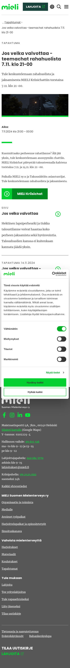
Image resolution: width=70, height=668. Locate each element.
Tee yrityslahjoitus (14, 592)
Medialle (7, 509)
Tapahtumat (10, 568)
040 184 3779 (35, 458)
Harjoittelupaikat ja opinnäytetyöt (24, 524)
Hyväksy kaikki (35, 382)
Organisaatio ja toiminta (17, 502)
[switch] (61, 338)
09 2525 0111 (28, 474)
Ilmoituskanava (12, 531)
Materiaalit (9, 554)
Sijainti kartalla (11, 429)
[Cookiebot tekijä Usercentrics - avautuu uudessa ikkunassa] (52, 274)
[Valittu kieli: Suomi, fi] (52, 7)
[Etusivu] (10, 7)
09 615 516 (32, 441)
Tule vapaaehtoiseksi (15, 599)
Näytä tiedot (53, 372)
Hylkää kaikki (35, 392)
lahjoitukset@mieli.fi (15, 467)
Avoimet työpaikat (14, 516)
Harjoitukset (10, 547)
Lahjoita (7, 584)
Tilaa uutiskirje (11, 613)
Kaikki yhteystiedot (14, 486)
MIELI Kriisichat (29, 193)
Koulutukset (10, 561)
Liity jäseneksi (11, 606)
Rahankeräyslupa (40, 636)
